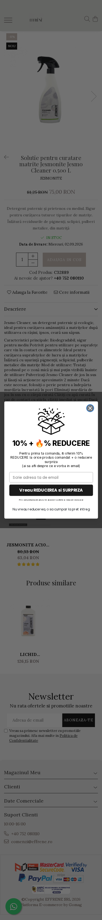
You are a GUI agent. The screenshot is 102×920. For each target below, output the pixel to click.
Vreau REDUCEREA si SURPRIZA (51, 490)
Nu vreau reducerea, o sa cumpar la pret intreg (51, 509)
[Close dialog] (90, 408)
